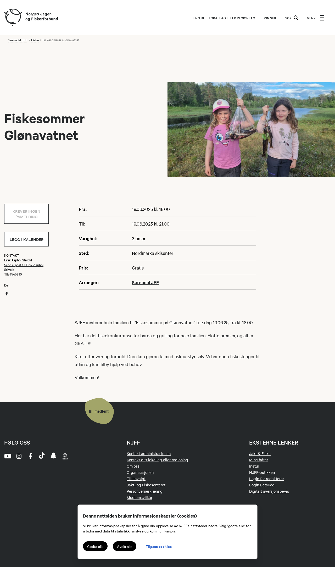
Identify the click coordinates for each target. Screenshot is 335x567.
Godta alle (95, 546)
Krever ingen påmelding (26, 213)
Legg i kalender (26, 239)
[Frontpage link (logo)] (13, 18)
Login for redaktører (266, 478)
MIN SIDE (270, 17)
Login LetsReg (262, 484)
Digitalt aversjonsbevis (269, 491)
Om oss (133, 466)
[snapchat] (53, 456)
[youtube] (7, 456)
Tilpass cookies (159, 546)
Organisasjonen (140, 472)
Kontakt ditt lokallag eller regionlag (157, 459)
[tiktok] (42, 456)
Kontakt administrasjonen (149, 453)
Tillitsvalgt (136, 478)
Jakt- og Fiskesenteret (146, 484)
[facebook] (30, 456)
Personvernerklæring (145, 491)
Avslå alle (124, 546)
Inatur (254, 466)
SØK (288, 17)
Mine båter (258, 459)
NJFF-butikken (262, 472)
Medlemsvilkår (139, 497)
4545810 (15, 274)
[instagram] (18, 456)
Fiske (35, 39)
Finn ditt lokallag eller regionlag (224, 17)
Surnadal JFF (17, 39)
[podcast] (64, 456)
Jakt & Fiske (260, 453)
